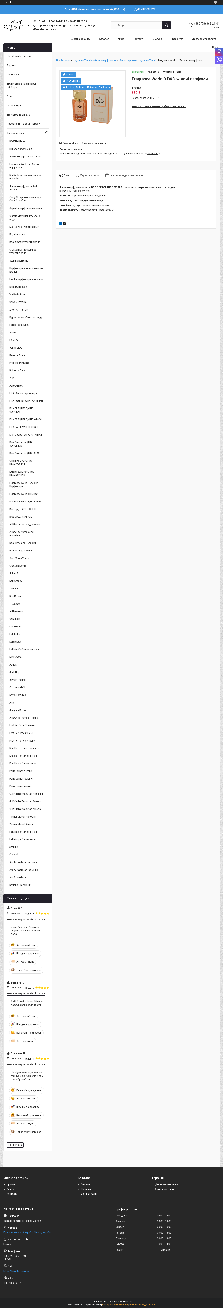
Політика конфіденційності (142, 1304)
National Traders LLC (20, 885)
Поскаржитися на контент (115, 1304)
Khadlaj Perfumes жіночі (23, 755)
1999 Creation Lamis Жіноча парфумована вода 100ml (27, 1003)
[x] (64, 223)
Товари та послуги (17, 133)
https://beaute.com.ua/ (16, 1271)
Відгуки (157, 38)
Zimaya (13, 588)
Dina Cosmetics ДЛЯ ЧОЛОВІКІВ (20, 444)
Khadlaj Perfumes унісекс (23, 763)
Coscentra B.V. (17, 687)
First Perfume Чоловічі (22, 725)
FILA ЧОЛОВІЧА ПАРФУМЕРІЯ (26, 400)
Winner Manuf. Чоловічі (22, 816)
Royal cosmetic (17, 234)
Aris (11, 702)
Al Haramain (16, 611)
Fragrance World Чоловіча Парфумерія (23, 485)
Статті (10, 96)
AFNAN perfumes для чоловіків (21, 534)
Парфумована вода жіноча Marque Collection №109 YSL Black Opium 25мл (27, 1075)
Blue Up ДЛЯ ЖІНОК (20, 516)
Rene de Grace (17, 355)
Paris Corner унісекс (20, 771)
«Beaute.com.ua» (80, 38)
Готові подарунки (19, 324)
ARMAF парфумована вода (25, 156)
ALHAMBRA (16, 385)
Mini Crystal (15, 657)
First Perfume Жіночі (21, 733)
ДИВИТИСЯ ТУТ (144, 9)
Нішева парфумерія (20, 149)
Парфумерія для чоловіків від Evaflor (26, 270)
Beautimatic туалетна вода (24, 242)
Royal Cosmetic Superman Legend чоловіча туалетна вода (26, 930)
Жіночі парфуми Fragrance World (137, 60)
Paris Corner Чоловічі (21, 778)
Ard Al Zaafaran (18, 877)
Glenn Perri (15, 626)
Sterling (13, 847)
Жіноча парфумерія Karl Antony (23, 188)
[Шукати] (166, 25)
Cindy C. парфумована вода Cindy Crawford (25, 199)
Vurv (11, 378)
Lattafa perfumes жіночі (23, 831)
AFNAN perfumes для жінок (25, 524)
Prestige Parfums (19, 362)
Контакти (138, 38)
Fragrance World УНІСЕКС (23, 494)
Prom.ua (128, 1301)
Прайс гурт (177, 38)
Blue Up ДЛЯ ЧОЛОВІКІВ (23, 509)
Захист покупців (164, 1189)
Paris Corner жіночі (20, 786)
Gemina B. (15, 619)
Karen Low (15, 641)
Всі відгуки (14, 1144)
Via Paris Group (17, 294)
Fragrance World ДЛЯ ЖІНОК (25, 501)
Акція (121, 38)
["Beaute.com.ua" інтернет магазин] (16, 25)
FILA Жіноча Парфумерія (23, 393)
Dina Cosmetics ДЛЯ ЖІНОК (24, 453)
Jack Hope (15, 672)
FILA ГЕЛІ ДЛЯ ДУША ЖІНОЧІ (25, 419)
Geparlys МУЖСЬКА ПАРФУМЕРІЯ (20, 462)
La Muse (14, 340)
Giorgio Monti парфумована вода (24, 217)
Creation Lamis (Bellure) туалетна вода (22, 251)
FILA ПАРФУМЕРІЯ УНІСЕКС (24, 427)
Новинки (86, 1189)
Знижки (85, 1184)
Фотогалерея (14, 105)
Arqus (12, 332)
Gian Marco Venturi (19, 558)
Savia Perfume (17, 695)
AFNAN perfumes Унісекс (23, 717)
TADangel (14, 603)
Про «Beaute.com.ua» (19, 56)
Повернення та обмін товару (23, 123)
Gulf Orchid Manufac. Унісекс (25, 809)
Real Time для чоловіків (23, 543)
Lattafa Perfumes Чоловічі (24, 649)
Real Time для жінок (20, 550)
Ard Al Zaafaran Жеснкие (23, 869)
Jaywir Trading (17, 679)
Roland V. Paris (17, 370)
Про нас (11, 1184)
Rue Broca (15, 596)
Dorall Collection (18, 286)
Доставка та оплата (204, 38)
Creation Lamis (17, 565)
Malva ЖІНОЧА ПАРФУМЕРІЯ (25, 434)
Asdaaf (13, 664)
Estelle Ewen (16, 634)
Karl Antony (15, 581)
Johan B (13, 573)
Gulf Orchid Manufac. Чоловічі (26, 793)
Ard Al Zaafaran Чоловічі (23, 862)
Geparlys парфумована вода (25, 208)
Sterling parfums (18, 260)
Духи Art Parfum (18, 309)
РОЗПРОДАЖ (17, 141)
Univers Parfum (18, 302)
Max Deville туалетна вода (24, 226)
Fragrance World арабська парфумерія (94, 60)
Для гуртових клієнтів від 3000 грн (21, 85)
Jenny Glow (15, 347)
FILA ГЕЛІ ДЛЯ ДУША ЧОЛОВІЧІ (21, 410)
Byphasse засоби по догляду (25, 317)
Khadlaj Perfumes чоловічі (24, 748)
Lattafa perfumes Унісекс (23, 839)
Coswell (13, 854)
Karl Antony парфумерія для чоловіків (25, 177)
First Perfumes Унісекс (22, 740)
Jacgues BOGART (19, 710)
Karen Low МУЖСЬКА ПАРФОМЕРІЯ (21, 474)
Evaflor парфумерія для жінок (26, 279)
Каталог (104, 38)
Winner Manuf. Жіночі (21, 824)
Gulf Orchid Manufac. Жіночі (25, 801)
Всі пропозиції (89, 1193)
